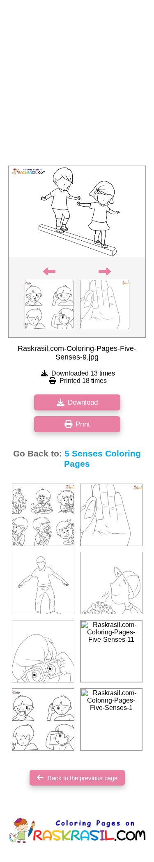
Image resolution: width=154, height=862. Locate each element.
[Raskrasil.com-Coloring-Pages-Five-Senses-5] (43, 583)
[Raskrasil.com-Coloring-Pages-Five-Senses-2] (43, 651)
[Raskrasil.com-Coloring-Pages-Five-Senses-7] (43, 719)
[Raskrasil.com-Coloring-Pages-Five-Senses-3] (111, 583)
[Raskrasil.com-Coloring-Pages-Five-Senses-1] (111, 719)
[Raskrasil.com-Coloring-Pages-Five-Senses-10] (111, 515)
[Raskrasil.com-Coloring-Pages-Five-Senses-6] (43, 515)
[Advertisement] (77, 85)
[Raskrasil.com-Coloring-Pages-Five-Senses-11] (111, 651)
